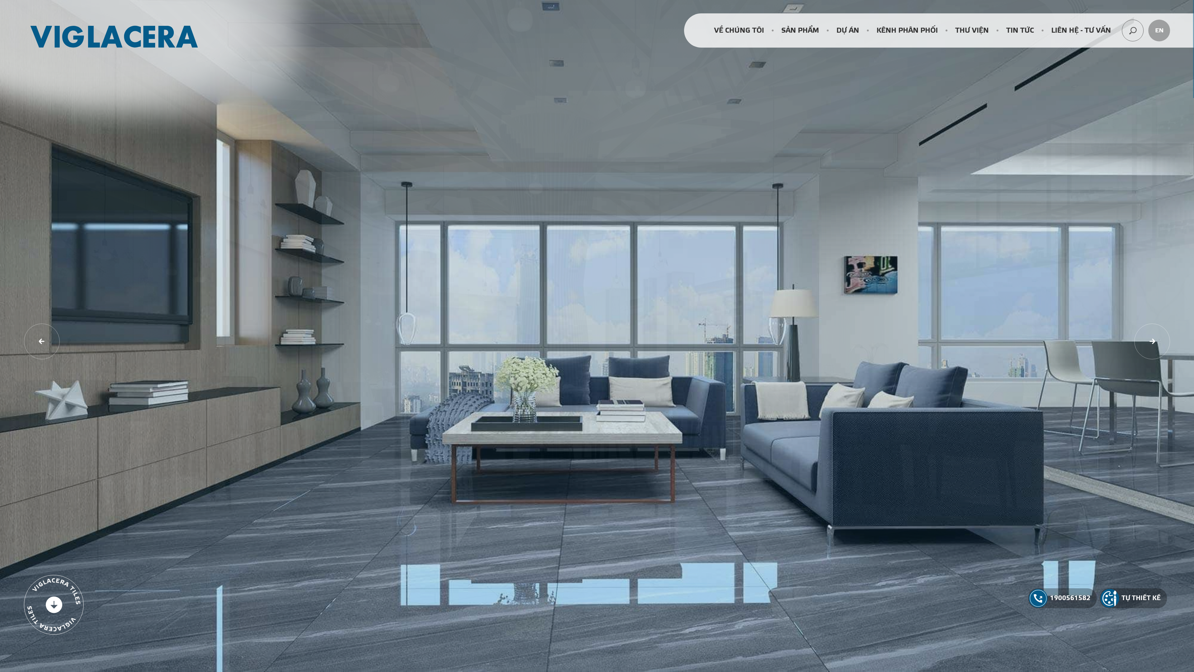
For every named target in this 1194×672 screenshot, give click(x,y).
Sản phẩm (800, 30)
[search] (1133, 30)
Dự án (847, 30)
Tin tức (1020, 30)
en (1159, 30)
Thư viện (972, 30)
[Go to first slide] (1152, 341)
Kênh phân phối (907, 30)
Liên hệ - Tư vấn (1081, 30)
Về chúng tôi (739, 30)
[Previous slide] (42, 341)
